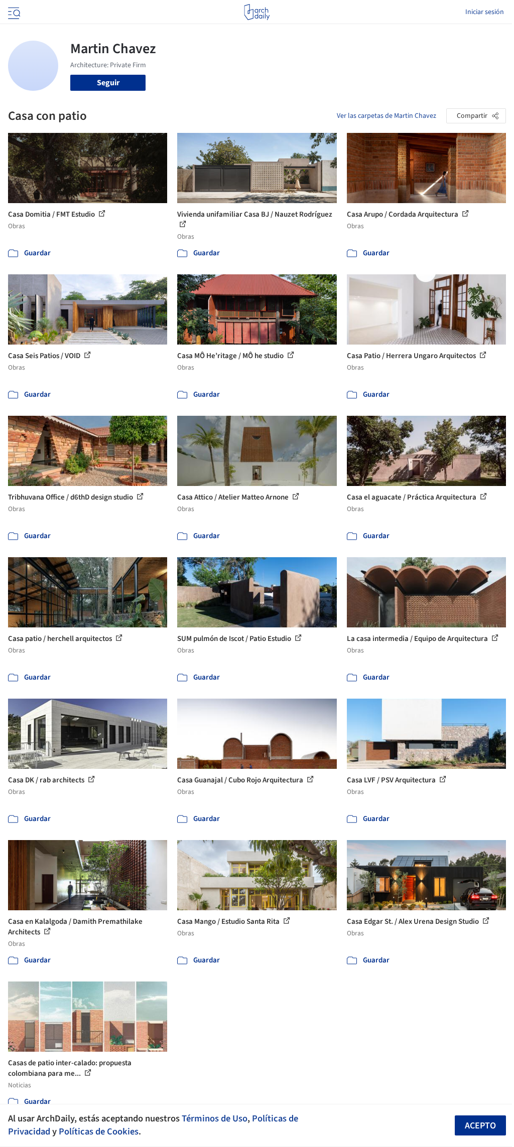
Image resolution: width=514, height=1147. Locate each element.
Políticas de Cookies (99, 1131)
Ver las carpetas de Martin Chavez (386, 115)
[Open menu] (13, 12)
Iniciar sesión (484, 12)
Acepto (480, 1125)
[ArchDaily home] (257, 12)
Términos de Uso (214, 1118)
